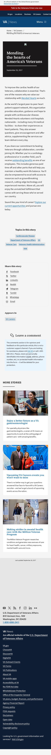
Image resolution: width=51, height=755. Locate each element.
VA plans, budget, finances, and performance (23, 699)
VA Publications (10, 670)
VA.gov (6, 645)
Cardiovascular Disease (25, 236)
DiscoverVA (8, 653)
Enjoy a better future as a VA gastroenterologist (23, 422)
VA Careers (10, 319)
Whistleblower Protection (14, 690)
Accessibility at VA (11, 682)
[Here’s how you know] (25, 3)
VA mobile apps (10, 678)
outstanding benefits (22, 160)
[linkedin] (30, 608)
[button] (25, 8)
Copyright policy (10, 727)
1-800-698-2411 (11, 622)
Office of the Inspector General (16, 694)
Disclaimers (8, 715)
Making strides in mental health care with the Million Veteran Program (25, 532)
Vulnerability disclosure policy (16, 723)
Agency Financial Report (13, 703)
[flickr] (35, 608)
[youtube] (4, 608)
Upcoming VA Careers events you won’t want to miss (25, 476)
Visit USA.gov (17, 739)
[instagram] (25, 608)
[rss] (14, 608)
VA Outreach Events (11, 662)
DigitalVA (7, 657)
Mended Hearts (28, 98)
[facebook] (20, 608)
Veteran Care (11, 244)
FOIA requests (9, 711)
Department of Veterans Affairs (23, 240)
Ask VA (30, 351)
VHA (25, 248)
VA (39, 240)
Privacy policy (9, 707)
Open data (7, 719)
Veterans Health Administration (31, 244)
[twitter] (9, 608)
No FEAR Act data (10, 686)
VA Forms (7, 666)
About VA (7, 674)
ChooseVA (7, 649)
